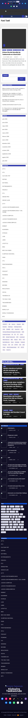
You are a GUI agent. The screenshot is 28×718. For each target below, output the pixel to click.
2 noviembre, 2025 (13, 495)
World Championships (11, 347)
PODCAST (5, 271)
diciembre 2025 (6, 143)
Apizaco (13, 324)
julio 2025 (4, 160)
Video (4, 347)
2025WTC (5, 324)
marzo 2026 (5, 133)
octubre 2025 (5, 150)
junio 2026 (5, 122)
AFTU (3, 169)
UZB (23, 344)
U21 (12, 344)
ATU (3, 172)
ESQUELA (4, 189)
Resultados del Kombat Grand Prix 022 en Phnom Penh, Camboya (13, 398)
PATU (3, 267)
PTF (3, 278)
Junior (21, 334)
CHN (4, 329)
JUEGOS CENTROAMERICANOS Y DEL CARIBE (11, 364)
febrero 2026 (5, 136)
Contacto (9, 715)
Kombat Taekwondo (10, 337)
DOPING (4, 179)
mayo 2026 (5, 126)
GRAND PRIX (5, 196)
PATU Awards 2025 (12, 450)
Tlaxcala (4, 344)
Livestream (22, 337)
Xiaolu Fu (8, 349)
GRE (22, 329)
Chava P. (16, 56)
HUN (23, 331)
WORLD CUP (5, 309)
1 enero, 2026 (12, 459)
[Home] (2, 16)
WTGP (22, 347)
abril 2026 (4, 129)
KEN (4, 337)
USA (20, 344)
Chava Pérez (24, 712)
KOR (17, 337)
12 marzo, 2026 (12, 452)
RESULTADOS (6, 288)
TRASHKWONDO (6, 302)
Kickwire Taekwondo (14, 690)
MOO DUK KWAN (6, 250)
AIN (9, 324)
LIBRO (4, 240)
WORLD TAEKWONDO (8, 313)
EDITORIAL (5, 182)
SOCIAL (4, 292)
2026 (9, 457)
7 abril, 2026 (12, 447)
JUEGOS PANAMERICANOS (9, 219)
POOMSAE (5, 274)
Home (5, 715)
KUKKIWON (5, 229)
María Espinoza (6, 339)
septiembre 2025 (6, 153)
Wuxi (4, 349)
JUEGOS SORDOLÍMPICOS (9, 222)
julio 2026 (4, 119)
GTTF (3, 203)
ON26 (3, 257)
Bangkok (19, 324)
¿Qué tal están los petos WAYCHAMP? (16, 478)
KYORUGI (4, 233)
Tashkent (23, 342)
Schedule (17, 342)
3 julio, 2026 (7, 402)
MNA (3, 247)
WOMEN (4, 306)
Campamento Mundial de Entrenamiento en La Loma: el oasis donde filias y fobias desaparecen (17, 444)
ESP (12, 329)
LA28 (3, 236)
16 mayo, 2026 (12, 437)
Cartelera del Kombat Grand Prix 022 (11, 104)
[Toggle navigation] (11, 16)
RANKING (4, 281)
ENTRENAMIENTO (7, 186)
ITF (18, 334)
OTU (3, 260)
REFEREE (4, 285)
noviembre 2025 (6, 147)
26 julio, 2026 (8, 374)
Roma (12, 342)
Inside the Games (6, 334)
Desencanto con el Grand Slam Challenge (17, 493)
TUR (9, 344)
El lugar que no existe (13, 435)
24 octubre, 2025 (7, 56)
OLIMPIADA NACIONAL (8, 254)
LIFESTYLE (5, 243)
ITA (15, 334)
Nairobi (15, 339)
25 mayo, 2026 (12, 430)
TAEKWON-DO (6, 295)
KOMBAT (4, 226)
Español (21, 715)
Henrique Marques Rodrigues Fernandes (11, 331)
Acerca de (14, 715)
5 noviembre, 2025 (13, 468)
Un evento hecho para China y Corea (16, 486)
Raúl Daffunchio (6, 342)
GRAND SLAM (6, 200)
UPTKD (16, 344)
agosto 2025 (5, 157)
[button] (20, 16)
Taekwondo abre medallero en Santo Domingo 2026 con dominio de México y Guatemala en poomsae (12, 95)
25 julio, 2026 (8, 388)
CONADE (8, 329)
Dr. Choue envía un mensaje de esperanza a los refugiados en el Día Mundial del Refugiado (13, 109)
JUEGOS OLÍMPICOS (7, 215)
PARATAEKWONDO (7, 264)
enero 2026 (5, 140)
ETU (3, 193)
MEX (12, 339)
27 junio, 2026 (8, 416)
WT (18, 347)
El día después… (11, 428)
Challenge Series (17, 326)
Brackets (5, 326)
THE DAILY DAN (6, 299)
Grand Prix (17, 329)
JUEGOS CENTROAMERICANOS (10, 207)
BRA (23, 324)
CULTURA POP (6, 175)
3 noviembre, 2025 (13, 488)
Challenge (10, 326)
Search (5, 75)
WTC (3, 316)
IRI (12, 334)
